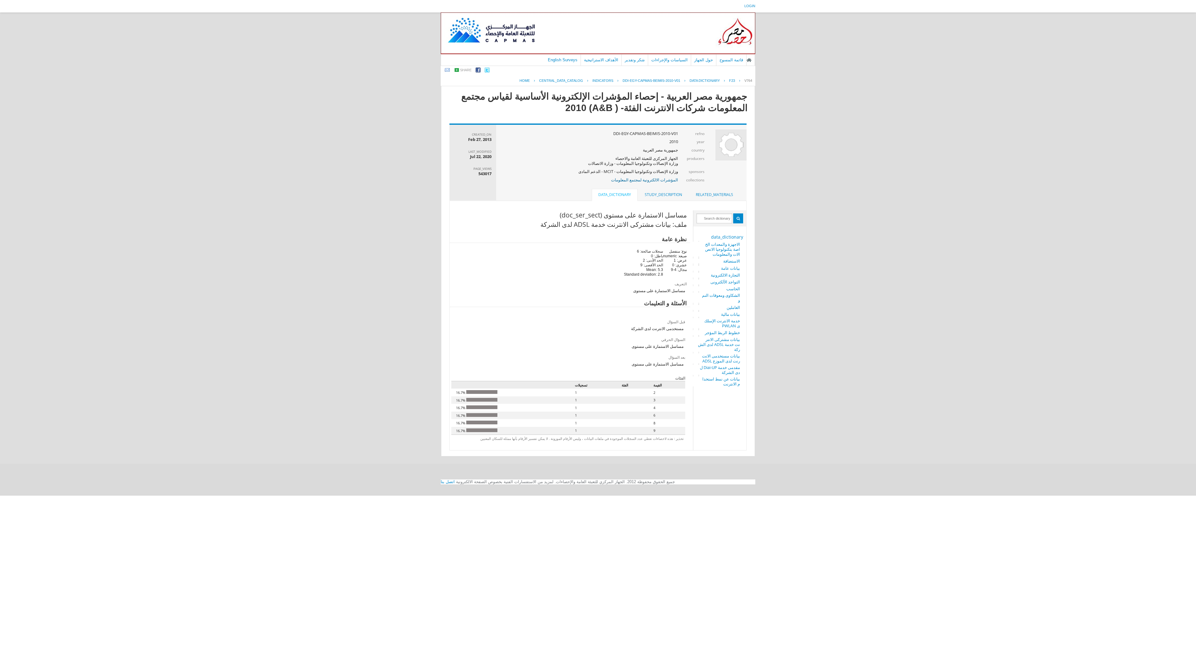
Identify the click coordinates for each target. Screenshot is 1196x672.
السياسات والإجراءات (669, 60)
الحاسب (733, 288)
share (466, 70)
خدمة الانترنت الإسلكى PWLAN (722, 323)
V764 (748, 80)
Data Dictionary (705, 80)
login (749, 6)
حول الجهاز (703, 60)
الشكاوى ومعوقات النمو (721, 298)
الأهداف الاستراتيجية (601, 60)
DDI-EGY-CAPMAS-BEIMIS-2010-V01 (651, 80)
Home (525, 80)
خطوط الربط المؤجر (722, 332)
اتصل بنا (448, 481)
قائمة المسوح (731, 60)
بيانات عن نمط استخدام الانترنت (721, 381)
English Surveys (562, 60)
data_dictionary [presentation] (614, 194)
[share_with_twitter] (487, 71)
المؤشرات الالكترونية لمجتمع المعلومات (644, 180)
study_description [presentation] (663, 194)
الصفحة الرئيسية (749, 60)
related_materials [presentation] (714, 194)
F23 (732, 80)
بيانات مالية (730, 314)
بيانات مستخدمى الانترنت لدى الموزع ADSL (721, 358)
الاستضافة (731, 261)
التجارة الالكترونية (725, 275)
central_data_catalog (561, 80)
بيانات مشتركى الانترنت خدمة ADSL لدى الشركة (719, 344)
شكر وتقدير (635, 60)
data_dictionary (727, 237)
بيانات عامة (730, 268)
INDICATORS (602, 80)
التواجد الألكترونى (725, 281)
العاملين (733, 307)
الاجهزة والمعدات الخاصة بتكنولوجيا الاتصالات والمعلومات (722, 249)
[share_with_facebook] (478, 71)
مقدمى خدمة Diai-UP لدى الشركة (720, 370)
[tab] (714, 195)
